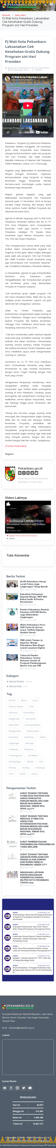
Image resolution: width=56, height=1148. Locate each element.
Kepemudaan (33, 731)
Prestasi (12, 767)
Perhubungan (15, 761)
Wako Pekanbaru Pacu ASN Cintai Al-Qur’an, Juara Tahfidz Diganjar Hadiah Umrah (32, 629)
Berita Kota (18, 686)
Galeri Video (20, 15)
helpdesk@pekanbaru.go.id (21, 1028)
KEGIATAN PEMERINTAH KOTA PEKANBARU (29, 68)
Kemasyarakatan (32, 724)
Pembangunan (15, 755)
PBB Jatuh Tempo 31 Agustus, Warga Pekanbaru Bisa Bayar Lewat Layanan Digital (32, 644)
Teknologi (39, 767)
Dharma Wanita (16, 706)
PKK (41, 761)
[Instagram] (28, 473)
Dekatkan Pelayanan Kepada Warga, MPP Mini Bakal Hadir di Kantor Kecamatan (33, 598)
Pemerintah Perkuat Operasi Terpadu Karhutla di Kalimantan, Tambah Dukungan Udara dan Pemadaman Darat (32, 938)
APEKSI (12, 700)
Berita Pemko (20, 681)
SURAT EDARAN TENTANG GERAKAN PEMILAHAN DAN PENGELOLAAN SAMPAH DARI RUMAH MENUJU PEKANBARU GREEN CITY (34, 859)
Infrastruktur (29, 712)
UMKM (22, 773)
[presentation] (7, 520)
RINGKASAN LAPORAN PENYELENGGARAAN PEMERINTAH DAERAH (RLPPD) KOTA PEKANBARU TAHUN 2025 (34, 877)
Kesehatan (14, 737)
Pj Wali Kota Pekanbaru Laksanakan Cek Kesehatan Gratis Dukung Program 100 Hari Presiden (27, 51)
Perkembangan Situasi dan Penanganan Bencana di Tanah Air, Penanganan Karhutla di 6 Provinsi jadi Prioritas (32, 917)
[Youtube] (36, 473)
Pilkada (30, 761)
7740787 (38, 70)
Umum (34, 773)
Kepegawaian (15, 731)
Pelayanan (29, 749)
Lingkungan (14, 743)
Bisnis (24, 700)
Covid (34, 700)
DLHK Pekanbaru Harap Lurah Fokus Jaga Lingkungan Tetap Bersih (34, 584)
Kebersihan (14, 724)
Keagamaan (14, 718)
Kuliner (43, 737)
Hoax (31, 706)
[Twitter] (32, 473)
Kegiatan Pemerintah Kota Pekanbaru (22, 536)
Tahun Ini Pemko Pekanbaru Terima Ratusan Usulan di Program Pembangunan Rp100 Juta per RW (33, 660)
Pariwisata (13, 749)
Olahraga (29, 743)
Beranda (6, 15)
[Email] (20, 473)
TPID (11, 773)
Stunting (25, 767)
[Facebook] (24, 473)
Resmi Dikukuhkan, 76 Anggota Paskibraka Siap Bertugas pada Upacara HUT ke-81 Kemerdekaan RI (32, 970)
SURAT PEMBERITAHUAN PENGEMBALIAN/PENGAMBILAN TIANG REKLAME (37, 844)
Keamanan (31, 718)
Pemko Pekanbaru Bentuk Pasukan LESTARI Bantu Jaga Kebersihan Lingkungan (34, 613)
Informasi (13, 712)
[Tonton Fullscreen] (15, 446)
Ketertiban (29, 737)
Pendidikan (33, 755)
